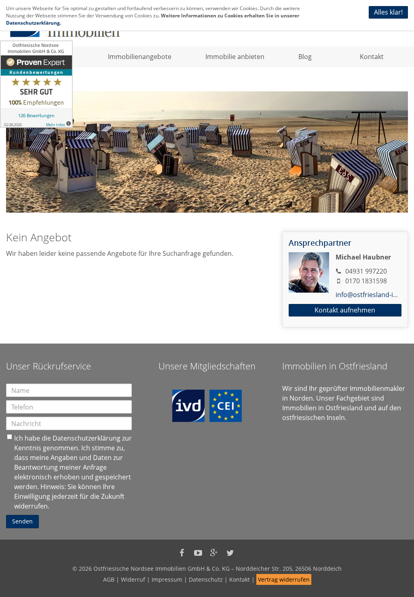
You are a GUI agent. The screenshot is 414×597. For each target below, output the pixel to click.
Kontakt (372, 56)
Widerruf (133, 579)
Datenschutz (206, 579)
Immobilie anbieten (234, 56)
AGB (108, 579)
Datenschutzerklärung (86, 438)
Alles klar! (388, 12)
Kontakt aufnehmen (345, 310)
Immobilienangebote (139, 56)
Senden (22, 521)
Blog (305, 56)
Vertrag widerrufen (284, 579)
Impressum (167, 579)
